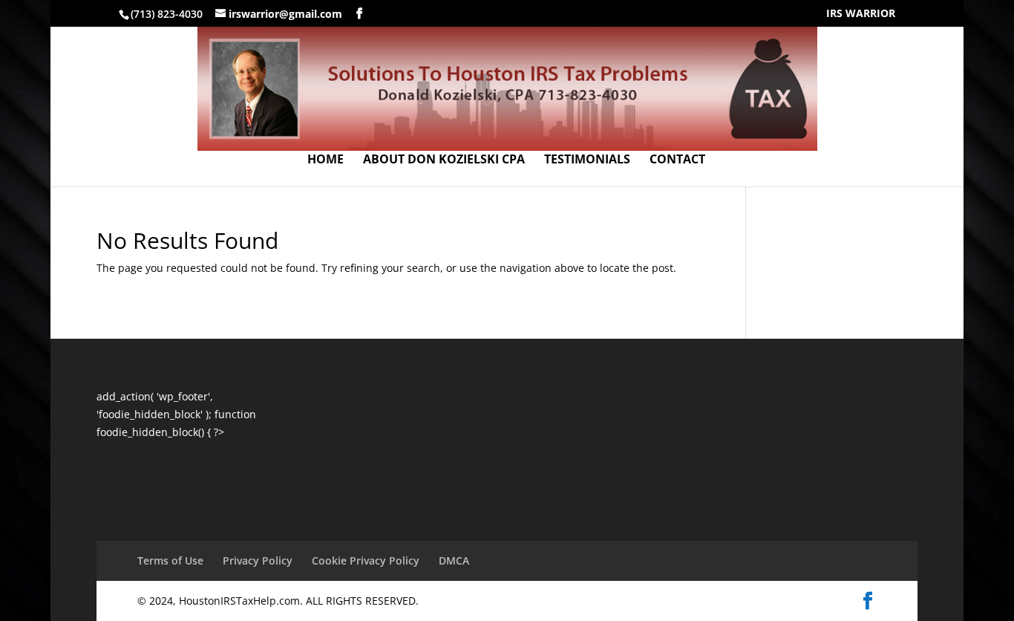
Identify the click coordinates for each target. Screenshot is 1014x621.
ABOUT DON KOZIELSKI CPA (444, 160)
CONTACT (677, 160)
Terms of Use (170, 560)
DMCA (454, 560)
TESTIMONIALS (587, 160)
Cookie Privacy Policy (365, 560)
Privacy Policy (257, 560)
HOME (325, 160)
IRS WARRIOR (860, 14)
